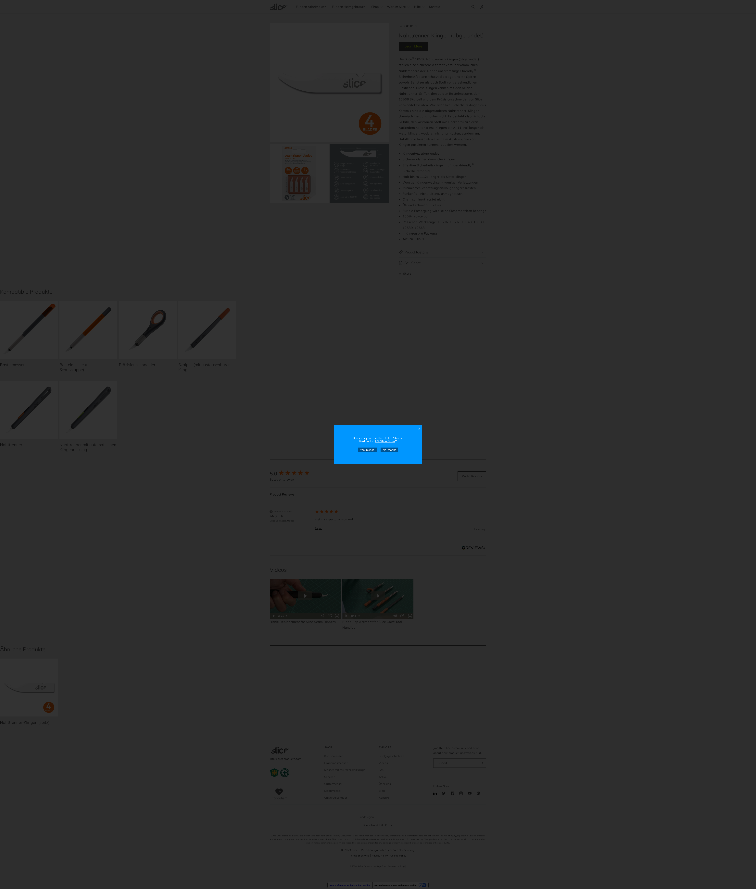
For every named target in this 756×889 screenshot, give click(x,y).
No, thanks (389, 449)
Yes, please (367, 449)
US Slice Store (385, 441)
